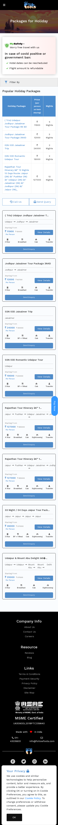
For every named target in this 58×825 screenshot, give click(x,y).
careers (29, 636)
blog (29, 657)
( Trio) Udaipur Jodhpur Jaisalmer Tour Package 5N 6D (16, 123)
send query (43, 201)
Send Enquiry (29, 249)
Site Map (29, 692)
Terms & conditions (29, 674)
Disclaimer (29, 688)
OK (14, 817)
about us (29, 627)
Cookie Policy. (33, 798)
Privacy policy (29, 683)
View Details (43, 232)
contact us (29, 631)
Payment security (29, 678)
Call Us (16, 201)
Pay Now (54, 406)
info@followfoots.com (42, 741)
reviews (29, 653)
